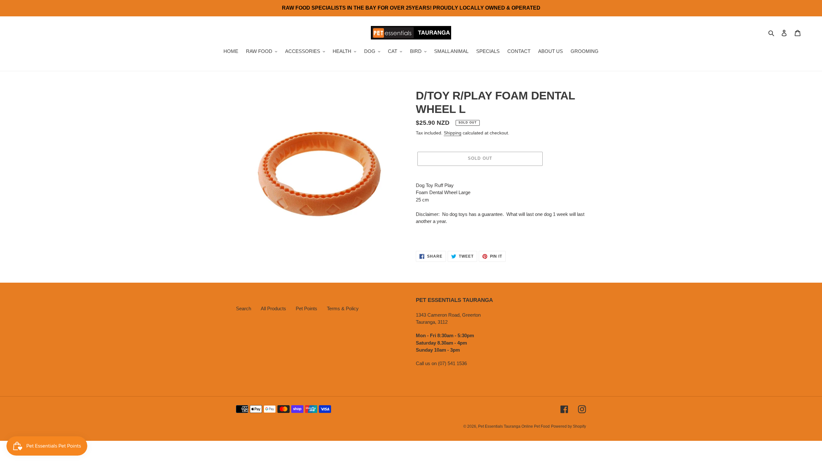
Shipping (452, 132)
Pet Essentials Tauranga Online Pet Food (514, 426)
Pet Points (306, 308)
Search (243, 308)
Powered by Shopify (568, 426)
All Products (273, 308)
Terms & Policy (343, 308)
